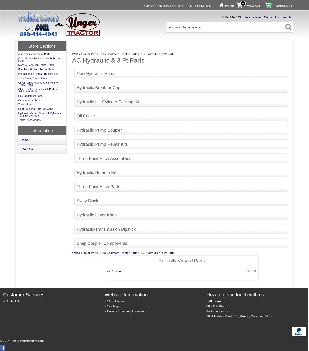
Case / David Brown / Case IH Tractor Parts (39, 59)
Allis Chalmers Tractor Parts (118, 54)
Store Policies (252, 17)
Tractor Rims (25, 104)
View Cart (255, 5)
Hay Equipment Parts (30, 95)
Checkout (284, 5)
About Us (27, 149)
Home (229, 5)
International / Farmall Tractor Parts (38, 73)
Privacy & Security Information (127, 311)
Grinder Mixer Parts (29, 100)
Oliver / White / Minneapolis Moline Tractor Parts (38, 83)
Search (286, 17)
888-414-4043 (215, 306)
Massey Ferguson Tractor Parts (36, 65)
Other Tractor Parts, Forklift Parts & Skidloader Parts (37, 90)
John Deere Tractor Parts (32, 78)
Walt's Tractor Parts (85, 54)
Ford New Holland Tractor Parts (36, 69)
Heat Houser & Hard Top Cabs (35, 108)
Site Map (113, 306)
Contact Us (271, 17)
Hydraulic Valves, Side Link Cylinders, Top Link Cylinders (40, 114)
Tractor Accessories (29, 120)
